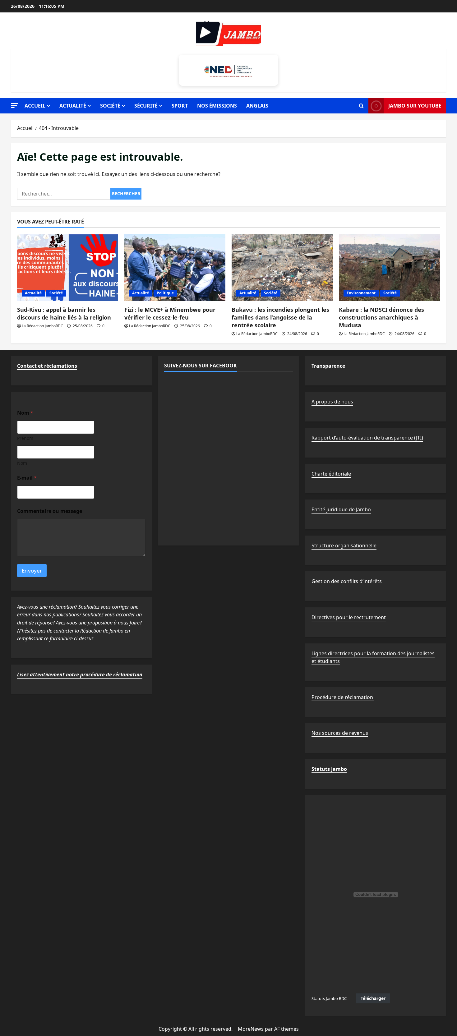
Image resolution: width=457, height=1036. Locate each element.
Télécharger (373, 998)
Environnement (361, 293)
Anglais (257, 105)
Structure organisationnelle (344, 545)
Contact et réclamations (47, 365)
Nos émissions (217, 105)
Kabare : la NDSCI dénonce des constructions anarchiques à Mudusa (381, 317)
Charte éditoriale (331, 473)
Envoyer (32, 570)
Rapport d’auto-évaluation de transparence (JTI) (367, 437)
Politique (165, 293)
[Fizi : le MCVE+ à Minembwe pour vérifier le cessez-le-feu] (174, 267)
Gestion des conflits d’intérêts (347, 581)
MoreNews (251, 1028)
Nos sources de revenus (340, 733)
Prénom (25, 438)
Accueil (35, 105)
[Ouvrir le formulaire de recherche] (361, 106)
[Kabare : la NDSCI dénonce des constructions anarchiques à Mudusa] (389, 267)
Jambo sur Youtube (414, 105)
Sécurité (146, 105)
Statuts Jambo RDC (329, 998)
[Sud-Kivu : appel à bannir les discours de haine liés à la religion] (67, 267)
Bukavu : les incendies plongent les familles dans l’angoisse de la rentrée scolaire (280, 317)
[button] (14, 105)
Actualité (72, 105)
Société (110, 105)
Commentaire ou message (49, 511)
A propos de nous (332, 401)
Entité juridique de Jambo (341, 509)
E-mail (27, 478)
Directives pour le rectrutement (349, 617)
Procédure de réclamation (343, 697)
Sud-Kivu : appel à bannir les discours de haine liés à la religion (64, 313)
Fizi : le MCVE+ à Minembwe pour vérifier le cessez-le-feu (169, 313)
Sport (180, 105)
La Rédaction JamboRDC (42, 326)
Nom (22, 463)
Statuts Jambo (329, 769)
